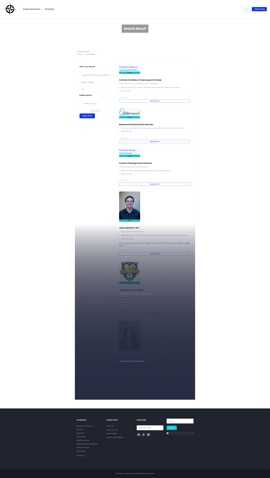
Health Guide (112, 433)
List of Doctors (112, 430)
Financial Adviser (82, 447)
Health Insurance (83, 440)
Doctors (79, 429)
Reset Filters (95, 111)
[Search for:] (180, 421)
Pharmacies (81, 437)
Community (81, 451)
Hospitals (80, 433)
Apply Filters (87, 116)
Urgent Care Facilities (115, 437)
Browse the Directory (31, 9)
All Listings (49, 9)
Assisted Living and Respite (87, 444)
